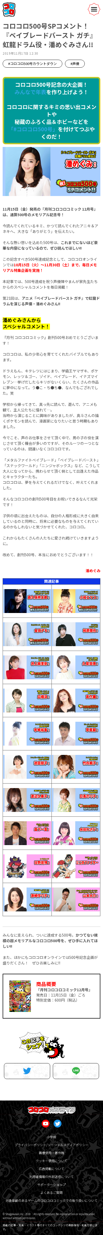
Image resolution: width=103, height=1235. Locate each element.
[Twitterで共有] (27, 1071)
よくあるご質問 (51, 1192)
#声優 (75, 63)
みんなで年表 (30, 92)
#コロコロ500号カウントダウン (32, 63)
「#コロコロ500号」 (33, 129)
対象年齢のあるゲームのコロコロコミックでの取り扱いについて (51, 1200)
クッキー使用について (51, 1160)
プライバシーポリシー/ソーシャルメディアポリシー (51, 1144)
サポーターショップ (51, 1184)
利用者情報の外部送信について (51, 1176)
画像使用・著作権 (51, 1152)
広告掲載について (51, 1168)
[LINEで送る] (76, 1071)
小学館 (51, 1136)
